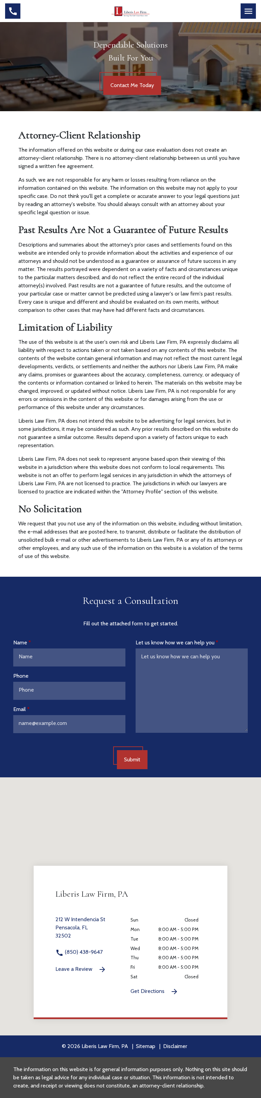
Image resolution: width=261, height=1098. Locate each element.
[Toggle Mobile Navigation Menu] (248, 11)
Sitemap (145, 1046)
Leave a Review (74, 969)
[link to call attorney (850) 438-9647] (12, 11)
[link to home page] (130, 10)
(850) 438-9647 (83, 952)
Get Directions (148, 991)
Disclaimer (175, 1046)
